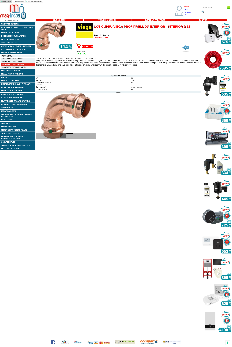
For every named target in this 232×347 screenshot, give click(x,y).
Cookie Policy (19, 1)
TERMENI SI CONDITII (107, 20)
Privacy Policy (6, 1)
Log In (186, 9)
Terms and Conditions (35, 1)
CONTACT (203, 20)
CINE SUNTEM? (59, 20)
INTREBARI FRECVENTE (155, 20)
